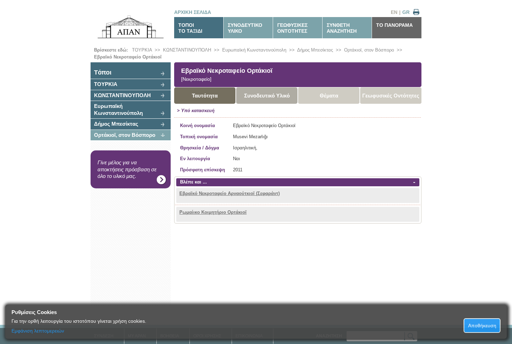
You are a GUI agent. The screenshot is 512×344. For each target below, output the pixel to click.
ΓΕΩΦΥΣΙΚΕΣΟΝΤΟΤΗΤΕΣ (292, 28)
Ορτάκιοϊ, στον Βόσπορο (369, 50)
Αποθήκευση (482, 325)
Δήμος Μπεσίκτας (315, 50)
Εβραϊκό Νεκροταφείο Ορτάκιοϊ (128, 57)
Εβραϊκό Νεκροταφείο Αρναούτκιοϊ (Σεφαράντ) (229, 193)
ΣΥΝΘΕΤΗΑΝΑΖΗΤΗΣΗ (342, 28)
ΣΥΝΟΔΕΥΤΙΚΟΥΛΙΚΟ (245, 28)
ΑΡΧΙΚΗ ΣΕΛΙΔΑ (192, 12)
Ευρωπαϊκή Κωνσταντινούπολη (254, 50)
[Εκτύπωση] (416, 12)
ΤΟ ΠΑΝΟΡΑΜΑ (394, 25)
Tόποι (102, 72)
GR (406, 12)
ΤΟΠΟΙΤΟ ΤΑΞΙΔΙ (190, 28)
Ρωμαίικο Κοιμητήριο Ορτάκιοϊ (213, 212)
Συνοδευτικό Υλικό (267, 96)
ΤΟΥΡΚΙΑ (142, 50)
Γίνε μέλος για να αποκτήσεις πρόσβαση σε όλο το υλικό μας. (127, 169)
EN (394, 12)
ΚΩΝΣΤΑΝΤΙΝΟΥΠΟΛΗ (187, 50)
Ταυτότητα (205, 96)
